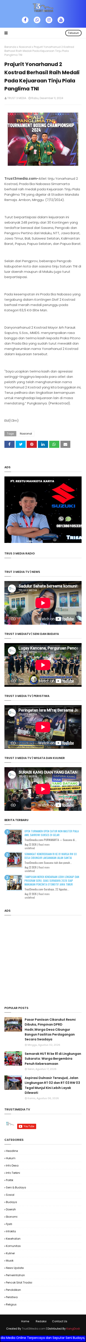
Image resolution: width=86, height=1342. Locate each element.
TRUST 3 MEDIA (16, 98)
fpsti (9, 1224)
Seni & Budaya (16, 1187)
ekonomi (11, 1217)
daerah (11, 1209)
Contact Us (59, 1321)
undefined (30, 848)
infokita (11, 1231)
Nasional (25, 47)
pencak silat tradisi (19, 1282)
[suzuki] (43, 542)
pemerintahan (15, 1275)
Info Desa (12, 1165)
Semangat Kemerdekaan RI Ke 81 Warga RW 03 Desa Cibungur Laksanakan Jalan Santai (50, 856)
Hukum (10, 1158)
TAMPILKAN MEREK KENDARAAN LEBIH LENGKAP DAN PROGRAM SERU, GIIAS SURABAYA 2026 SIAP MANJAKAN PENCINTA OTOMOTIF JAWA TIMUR (51, 880)
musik (9, 1260)
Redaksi (41, 1321)
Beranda (10, 47)
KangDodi (73, 1328)
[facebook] (25, 20)
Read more (44, 844)
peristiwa (12, 1297)
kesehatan (13, 1239)
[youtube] (61, 20)
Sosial (10, 1195)
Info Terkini (13, 1173)
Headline (12, 1151)
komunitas (13, 1246)
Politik (9, 1180)
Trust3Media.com (33, 1328)
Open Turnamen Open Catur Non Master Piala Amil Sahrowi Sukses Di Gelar (51, 833)
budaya (11, 1202)
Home (25, 1321)
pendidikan (13, 1290)
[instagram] (49, 20)
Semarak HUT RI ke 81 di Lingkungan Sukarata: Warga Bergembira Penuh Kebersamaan (53, 1058)
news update (15, 1268)
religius (11, 1304)
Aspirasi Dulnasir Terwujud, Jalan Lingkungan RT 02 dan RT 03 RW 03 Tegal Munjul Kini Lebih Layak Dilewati (52, 1085)
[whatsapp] (37, 20)
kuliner (10, 1253)
